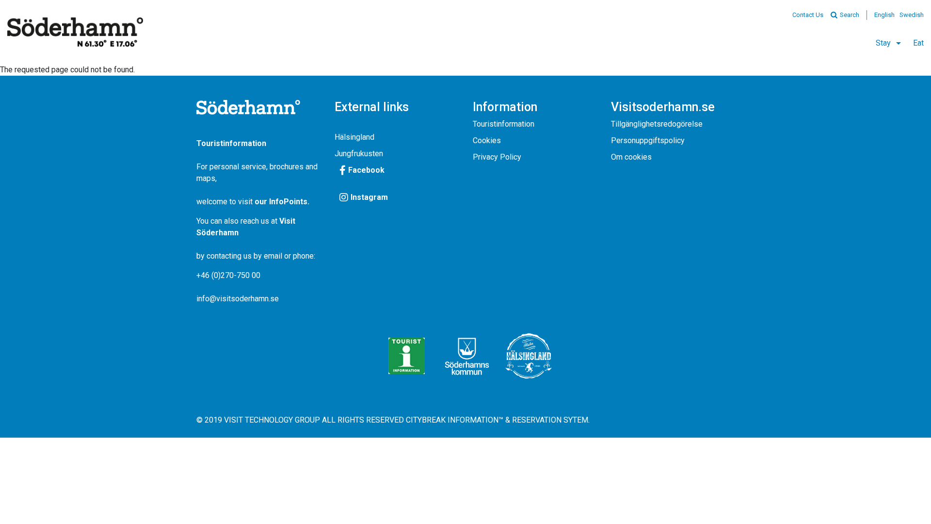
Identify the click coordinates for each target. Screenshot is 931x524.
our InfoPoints (281, 201)
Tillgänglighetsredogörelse (657, 124)
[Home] (75, 32)
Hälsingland (354, 137)
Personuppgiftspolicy (648, 140)
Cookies (487, 140)
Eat (918, 43)
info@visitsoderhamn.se (237, 298)
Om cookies (631, 157)
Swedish (911, 14)
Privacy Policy (497, 157)
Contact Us (807, 14)
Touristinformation (503, 124)
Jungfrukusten (359, 153)
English (884, 14)
